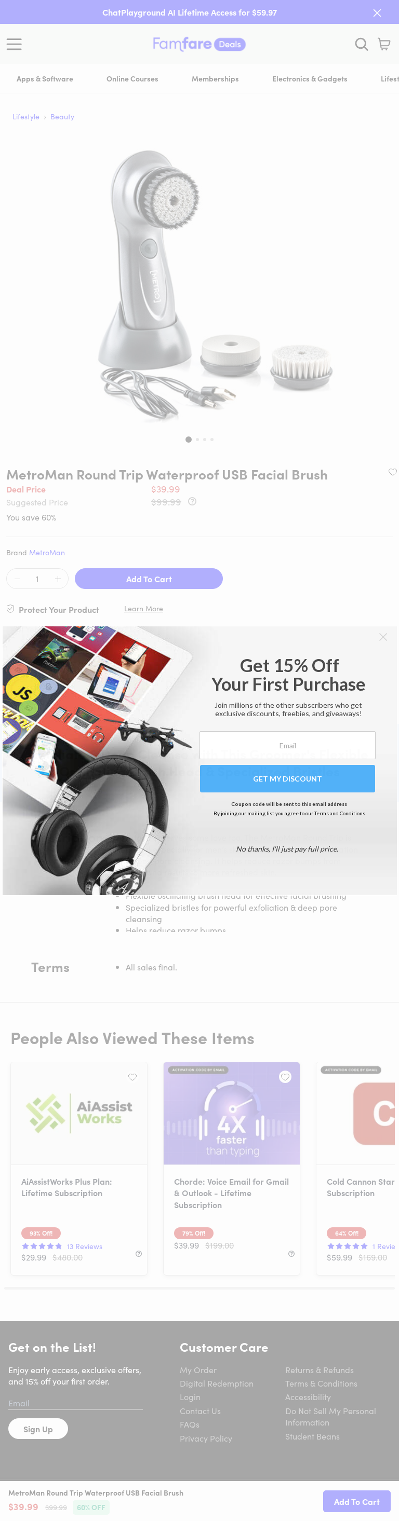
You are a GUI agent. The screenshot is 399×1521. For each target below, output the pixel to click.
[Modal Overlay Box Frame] (199, 761)
